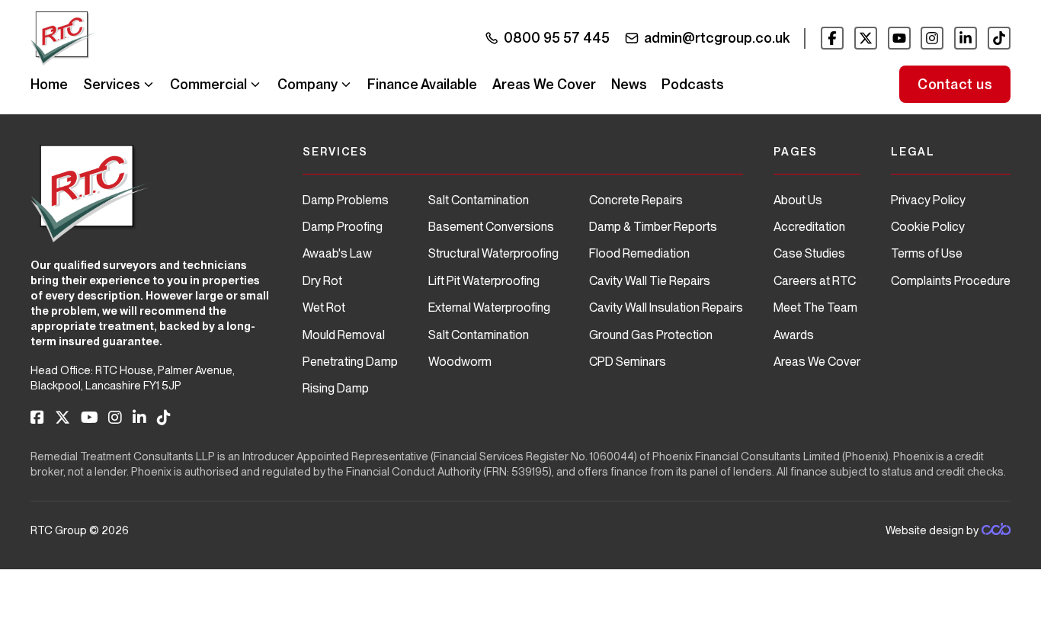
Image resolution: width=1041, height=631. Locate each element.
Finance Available (422, 84)
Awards (794, 335)
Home (49, 84)
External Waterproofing (489, 307)
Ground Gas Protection (651, 335)
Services (111, 84)
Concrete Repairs (636, 200)
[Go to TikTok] (999, 38)
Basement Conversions (491, 226)
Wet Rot (324, 307)
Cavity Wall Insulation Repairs (666, 307)
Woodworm (460, 361)
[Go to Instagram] (932, 38)
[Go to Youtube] (899, 38)
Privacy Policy (928, 200)
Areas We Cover (544, 84)
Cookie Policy (928, 226)
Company (307, 84)
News (629, 84)
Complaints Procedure (951, 281)
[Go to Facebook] (832, 38)
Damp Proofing (343, 226)
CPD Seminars (627, 361)
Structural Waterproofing (493, 253)
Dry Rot (322, 281)
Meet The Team (815, 307)
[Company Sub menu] (346, 84)
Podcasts (692, 84)
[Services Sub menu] (148, 84)
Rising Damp (336, 388)
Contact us (955, 84)
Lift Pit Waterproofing (484, 281)
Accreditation (809, 226)
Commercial (208, 84)
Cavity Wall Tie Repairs (649, 281)
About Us (798, 200)
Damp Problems (346, 200)
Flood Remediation (639, 253)
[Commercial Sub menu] (255, 84)
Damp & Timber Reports (653, 226)
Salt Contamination (478, 200)
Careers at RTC (815, 281)
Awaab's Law (337, 253)
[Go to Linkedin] (965, 38)
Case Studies (809, 253)
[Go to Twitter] (865, 38)
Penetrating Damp (350, 361)
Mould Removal (344, 335)
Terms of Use (927, 253)
